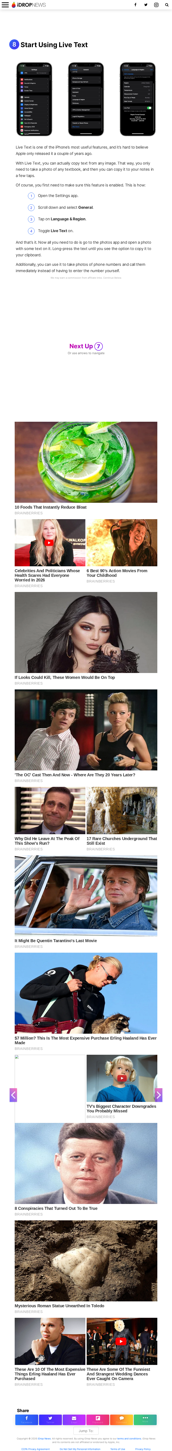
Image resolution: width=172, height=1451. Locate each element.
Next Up (84, 346)
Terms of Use (117, 1449)
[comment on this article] (121, 1420)
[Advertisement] (86, 24)
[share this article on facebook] (26, 1420)
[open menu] (5, 4)
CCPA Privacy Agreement (35, 1449)
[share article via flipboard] (97, 1420)
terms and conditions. (129, 1438)
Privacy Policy (143, 1449)
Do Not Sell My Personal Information (80, 1449)
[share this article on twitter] (50, 1420)
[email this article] (74, 1420)
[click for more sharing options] (145, 1420)
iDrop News (44, 1438)
